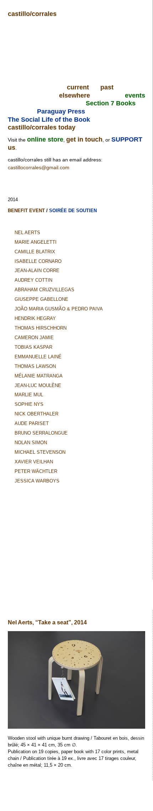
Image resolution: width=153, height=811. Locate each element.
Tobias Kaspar (33, 347)
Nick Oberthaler (36, 413)
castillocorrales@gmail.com (38, 167)
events (135, 95)
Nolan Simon (31, 442)
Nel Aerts (27, 232)
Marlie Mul (29, 394)
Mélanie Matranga (39, 376)
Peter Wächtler (36, 471)
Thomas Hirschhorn (41, 328)
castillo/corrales (32, 13)
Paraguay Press (61, 111)
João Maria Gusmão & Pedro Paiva (59, 308)
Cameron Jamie (34, 337)
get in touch (84, 139)
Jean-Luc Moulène (38, 385)
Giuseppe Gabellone (41, 299)
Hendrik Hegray (35, 318)
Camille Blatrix (35, 251)
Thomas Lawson (35, 366)
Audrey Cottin (33, 280)
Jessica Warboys (37, 481)
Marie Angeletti (36, 242)
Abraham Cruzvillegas (44, 289)
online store (45, 139)
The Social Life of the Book (49, 119)
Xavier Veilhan (34, 461)
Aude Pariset (32, 423)
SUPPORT (126, 139)
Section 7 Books (111, 103)
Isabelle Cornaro (38, 261)
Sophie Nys (29, 404)
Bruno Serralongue (41, 433)
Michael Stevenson (40, 452)
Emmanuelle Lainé (38, 356)
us (11, 147)
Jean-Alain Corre (37, 270)
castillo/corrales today (41, 127)
